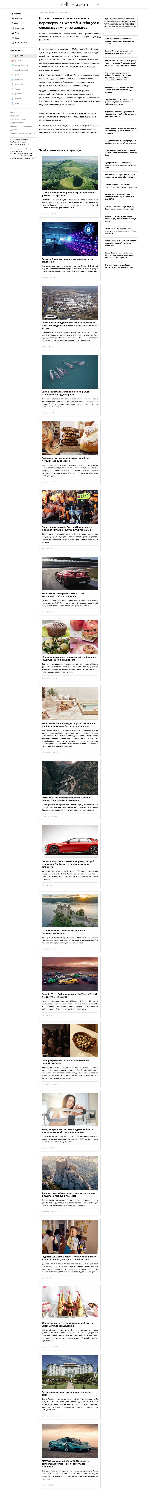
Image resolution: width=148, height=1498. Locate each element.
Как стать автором (18, 119)
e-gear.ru (18, 89)
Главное (17, 14)
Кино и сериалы (21, 43)
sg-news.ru (19, 56)
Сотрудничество (17, 123)
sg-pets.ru (18, 99)
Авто (17, 33)
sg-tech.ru (18, 103)
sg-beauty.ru (19, 84)
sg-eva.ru (18, 75)
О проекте (14, 116)
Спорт (17, 38)
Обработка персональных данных (21, 128)
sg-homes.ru (19, 80)
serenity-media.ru (21, 70)
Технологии (19, 28)
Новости (18, 19)
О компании (15, 112)
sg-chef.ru (18, 61)
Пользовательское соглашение (23, 133)
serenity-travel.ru (21, 65)
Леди (16, 23)
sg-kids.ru (18, 94)
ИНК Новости (74, 4)
